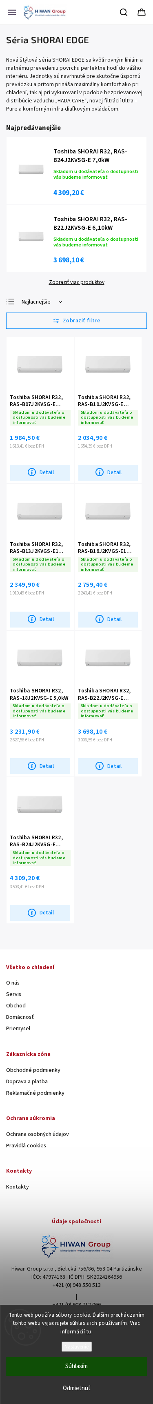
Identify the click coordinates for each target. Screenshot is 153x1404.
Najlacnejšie (36, 302)
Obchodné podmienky (33, 1070)
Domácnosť (20, 1017)
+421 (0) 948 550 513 (76, 1285)
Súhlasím (76, 1366)
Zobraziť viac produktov (76, 282)
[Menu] (12, 12)
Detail (47, 472)
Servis (13, 994)
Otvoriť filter (76, 321)
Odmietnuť (77, 1388)
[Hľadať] (124, 12)
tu (88, 1331)
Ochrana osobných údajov (37, 1134)
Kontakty (17, 1187)
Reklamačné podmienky (35, 1093)
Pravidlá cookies (26, 1146)
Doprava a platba (27, 1082)
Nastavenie (76, 1347)
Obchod (16, 1006)
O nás (13, 983)
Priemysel (18, 1029)
